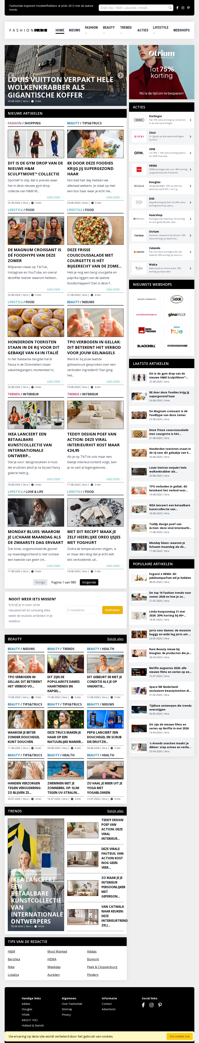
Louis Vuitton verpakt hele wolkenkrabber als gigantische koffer (60, 87)
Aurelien (53, 975)
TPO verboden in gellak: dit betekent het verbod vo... (25, 681)
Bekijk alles (115, 639)
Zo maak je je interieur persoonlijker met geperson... (113, 887)
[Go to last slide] (11, 75)
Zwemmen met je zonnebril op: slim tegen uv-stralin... (63, 788)
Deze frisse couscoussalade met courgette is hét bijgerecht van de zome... (94, 258)
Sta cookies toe (180, 1036)
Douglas (27, 1009)
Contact (107, 1004)
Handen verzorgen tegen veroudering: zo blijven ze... (24, 788)
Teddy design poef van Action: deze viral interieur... (112, 829)
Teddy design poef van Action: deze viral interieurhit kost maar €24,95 (93, 442)
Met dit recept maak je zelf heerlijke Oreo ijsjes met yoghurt (93, 537)
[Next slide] (120, 75)
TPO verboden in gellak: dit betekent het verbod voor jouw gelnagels (94, 347)
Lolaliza (13, 975)
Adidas (92, 951)
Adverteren (109, 1009)
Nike (11, 967)
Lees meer (54, 197)
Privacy (66, 1014)
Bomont (93, 959)
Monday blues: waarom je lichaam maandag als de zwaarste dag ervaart (35, 537)
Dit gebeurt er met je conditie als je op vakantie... (104, 681)
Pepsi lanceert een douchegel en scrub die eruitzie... (104, 737)
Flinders (93, 975)
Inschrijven (112, 610)
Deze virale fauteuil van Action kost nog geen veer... (112, 858)
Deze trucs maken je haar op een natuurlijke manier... (65, 737)
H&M (11, 951)
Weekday (54, 967)
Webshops (181, 30)
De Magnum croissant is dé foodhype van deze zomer (34, 255)
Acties (142, 30)
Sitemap (67, 1009)
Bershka (14, 959)
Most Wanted (57, 951)
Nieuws (74, 30)
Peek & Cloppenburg (102, 967)
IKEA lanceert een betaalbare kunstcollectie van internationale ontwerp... (30, 444)
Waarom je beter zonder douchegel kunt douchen (24, 737)
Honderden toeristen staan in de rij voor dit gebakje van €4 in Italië (33, 347)
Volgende (89, 582)
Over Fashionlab (72, 1004)
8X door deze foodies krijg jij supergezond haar (90, 168)
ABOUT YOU (30, 1020)
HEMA (51, 959)
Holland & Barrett (33, 1025)
